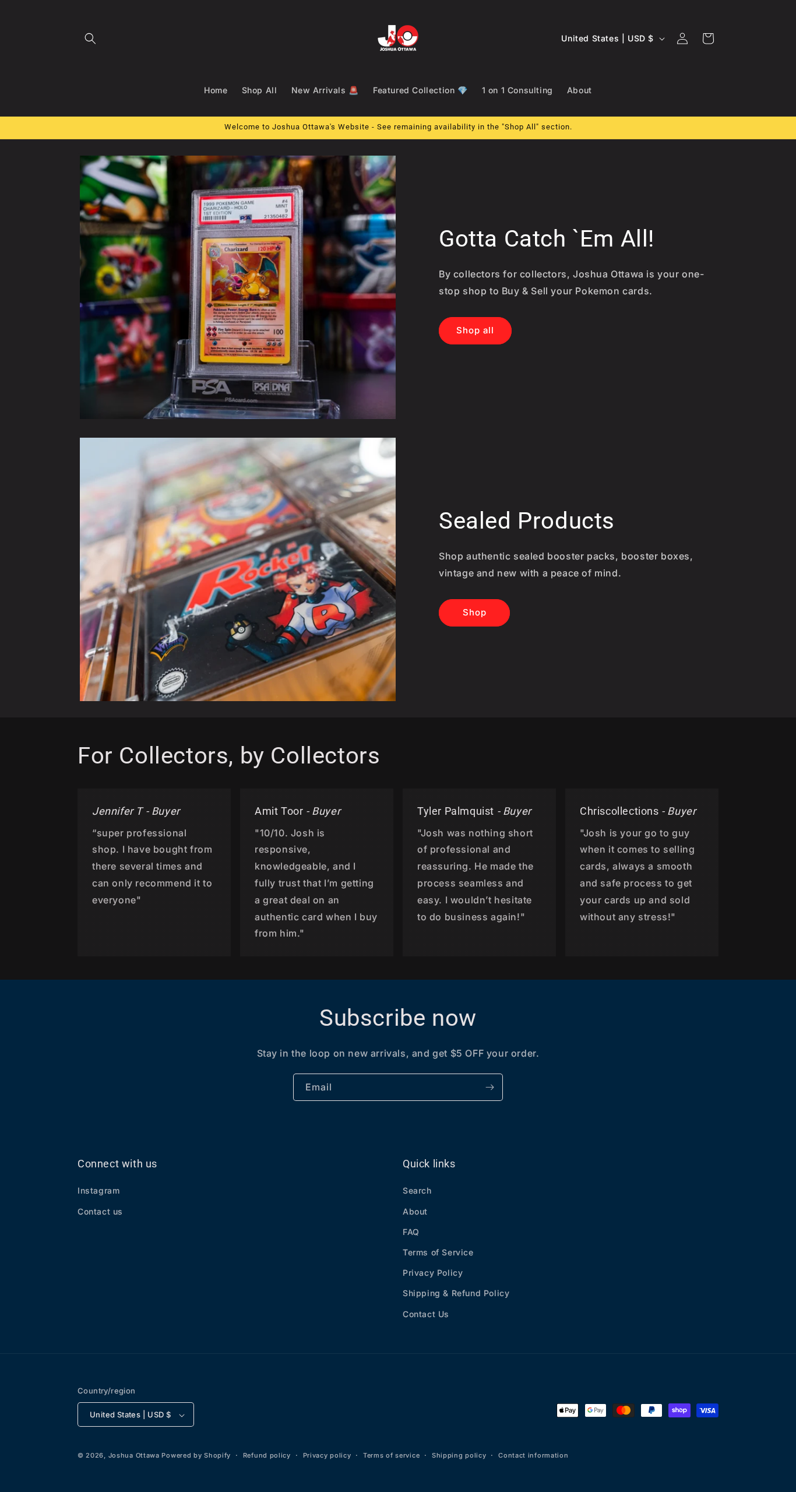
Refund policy (267, 1455)
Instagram (98, 1191)
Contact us (100, 1211)
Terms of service (391, 1455)
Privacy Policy (433, 1273)
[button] (90, 38)
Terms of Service (438, 1252)
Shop (475, 612)
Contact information (533, 1455)
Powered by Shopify (196, 1456)
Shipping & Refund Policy (456, 1294)
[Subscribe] (489, 1087)
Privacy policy (327, 1455)
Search (417, 1191)
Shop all (475, 330)
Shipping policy (459, 1455)
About (415, 1211)
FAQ (411, 1232)
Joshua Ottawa (134, 1456)
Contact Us (426, 1314)
